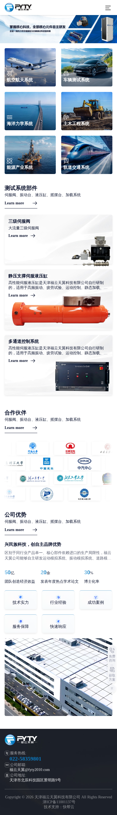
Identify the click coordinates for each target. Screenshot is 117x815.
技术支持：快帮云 (59, 807)
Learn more (14, 203)
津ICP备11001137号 (59, 802)
